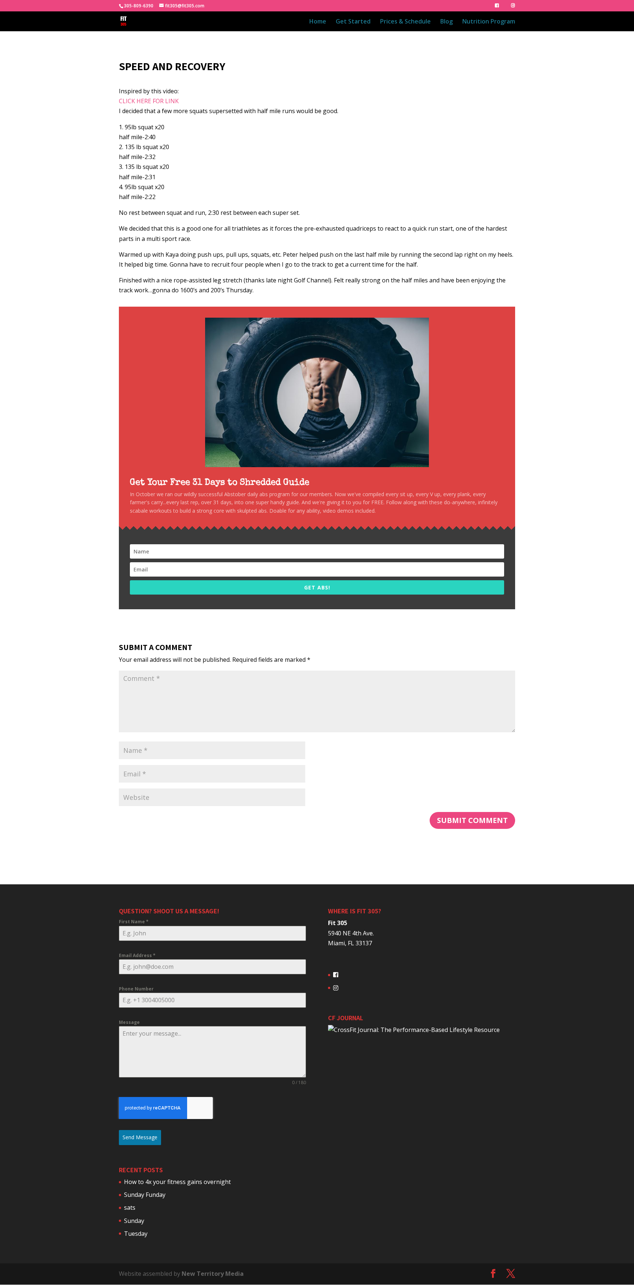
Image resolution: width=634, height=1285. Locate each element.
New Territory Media (213, 1274)
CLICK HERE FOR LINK (149, 101)
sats (129, 1207)
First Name (134, 921)
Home (317, 22)
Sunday (134, 1221)
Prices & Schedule (405, 22)
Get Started (353, 22)
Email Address (137, 955)
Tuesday (135, 1234)
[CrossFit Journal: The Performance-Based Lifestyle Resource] (414, 1030)
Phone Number (136, 989)
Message (129, 1022)
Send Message (140, 1137)
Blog (446, 22)
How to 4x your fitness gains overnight (177, 1182)
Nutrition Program (488, 22)
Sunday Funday (144, 1195)
